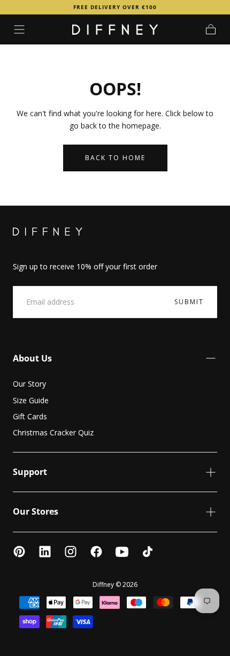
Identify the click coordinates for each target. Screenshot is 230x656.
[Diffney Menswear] (47, 231)
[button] (19, 29)
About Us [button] (32, 358)
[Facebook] (96, 551)
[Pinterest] (19, 551)
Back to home (115, 157)
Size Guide (31, 400)
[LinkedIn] (45, 551)
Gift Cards (30, 416)
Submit (189, 301)
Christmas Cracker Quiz (53, 432)
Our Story (29, 384)
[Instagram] (70, 551)
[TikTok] (147, 551)
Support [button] (30, 472)
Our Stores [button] (35, 511)
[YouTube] (122, 551)
